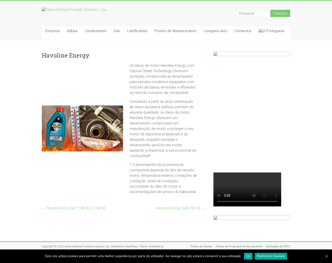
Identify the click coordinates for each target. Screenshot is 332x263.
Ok (248, 256)
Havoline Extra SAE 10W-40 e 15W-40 (74, 208)
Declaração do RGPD (278, 246)
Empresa (52, 31)
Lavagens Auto (215, 31)
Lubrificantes (137, 31)
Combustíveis (95, 31)
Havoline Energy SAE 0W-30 (180, 208)
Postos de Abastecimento (175, 31)
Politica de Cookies (201, 246)
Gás (117, 31)
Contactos (243, 31)
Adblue (72, 31)
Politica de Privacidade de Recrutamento (239, 246)
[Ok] (326, 256)
